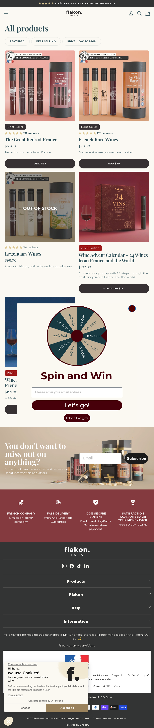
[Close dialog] (132, 308)
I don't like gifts (77, 418)
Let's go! (77, 405)
